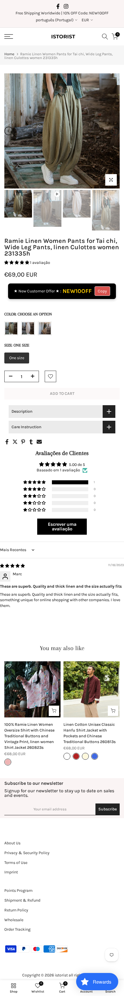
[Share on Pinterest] (23, 441)
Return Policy (16, 910)
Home (9, 54)
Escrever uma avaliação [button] (62, 526)
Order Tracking (17, 929)
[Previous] (8, 131)
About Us (12, 843)
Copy (102, 291)
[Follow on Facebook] (58, 6)
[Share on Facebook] (7, 441)
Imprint (11, 872)
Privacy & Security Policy (27, 852)
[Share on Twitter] (15, 441)
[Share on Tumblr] (31, 441)
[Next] (115, 131)
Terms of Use (15, 862)
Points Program (18, 890)
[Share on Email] (39, 441)
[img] (12, 565)
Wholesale (13, 919)
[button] (17, 262)
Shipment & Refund (22, 900)
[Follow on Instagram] (66, 6)
